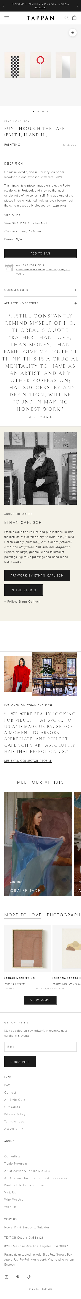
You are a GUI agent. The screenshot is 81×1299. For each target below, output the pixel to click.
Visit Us (10, 1192)
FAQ (7, 1085)
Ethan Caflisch (17, 121)
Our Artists (12, 1156)
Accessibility (13, 1128)
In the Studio (24, 590)
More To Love (23, 914)
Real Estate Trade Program (25, 1185)
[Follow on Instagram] (6, 1277)
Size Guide (12, 215)
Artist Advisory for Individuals (27, 1171)
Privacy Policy (14, 1114)
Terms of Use (14, 1121)
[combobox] (66, 17)
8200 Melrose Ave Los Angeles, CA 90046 (36, 1246)
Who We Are (13, 1199)
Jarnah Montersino (19, 978)
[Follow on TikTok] (29, 1277)
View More (40, 1000)
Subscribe (20, 1062)
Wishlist (10, 1207)
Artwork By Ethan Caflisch (37, 575)
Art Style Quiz (14, 1100)
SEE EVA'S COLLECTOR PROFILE (28, 761)
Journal (10, 1149)
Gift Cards (12, 1107)
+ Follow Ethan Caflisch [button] (22, 601)
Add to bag (41, 253)
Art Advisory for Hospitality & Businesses (35, 1178)
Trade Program (15, 1163)
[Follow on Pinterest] (18, 1277)
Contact (10, 1092)
